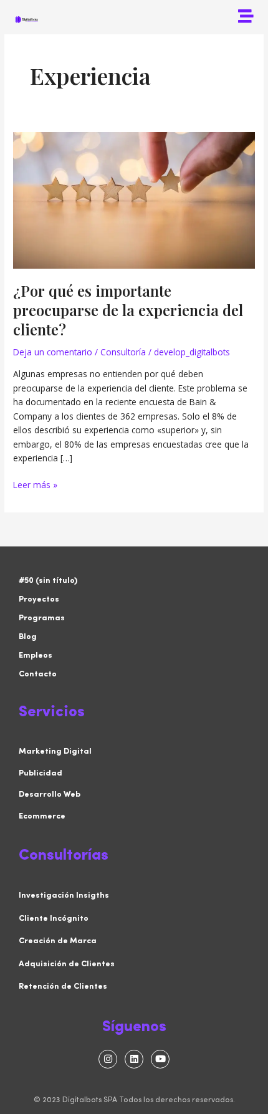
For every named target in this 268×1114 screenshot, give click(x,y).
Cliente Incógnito (54, 919)
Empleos (35, 655)
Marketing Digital (55, 751)
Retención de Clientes (63, 986)
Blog (28, 637)
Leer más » (35, 484)
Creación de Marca (58, 941)
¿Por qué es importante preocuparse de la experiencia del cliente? (128, 310)
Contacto (38, 674)
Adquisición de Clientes (67, 964)
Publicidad (40, 773)
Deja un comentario (52, 352)
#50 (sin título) (48, 581)
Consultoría (123, 352)
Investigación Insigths (64, 895)
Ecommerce (42, 816)
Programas (42, 618)
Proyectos (39, 599)
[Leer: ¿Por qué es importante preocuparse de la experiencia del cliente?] (134, 199)
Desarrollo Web (49, 794)
